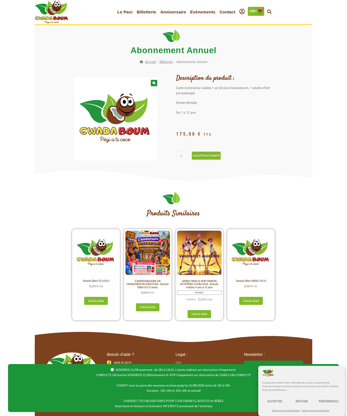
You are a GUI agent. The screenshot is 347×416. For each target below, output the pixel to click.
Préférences (328, 401)
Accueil (150, 62)
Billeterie (166, 62)
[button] (269, 12)
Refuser (302, 401)
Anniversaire (173, 12)
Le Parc (125, 12)
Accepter (274, 401)
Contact (227, 12)
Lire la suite (96, 301)
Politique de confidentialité (286, 410)
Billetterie (146, 12)
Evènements (202, 12)
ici (285, 389)
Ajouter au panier (206, 155)
